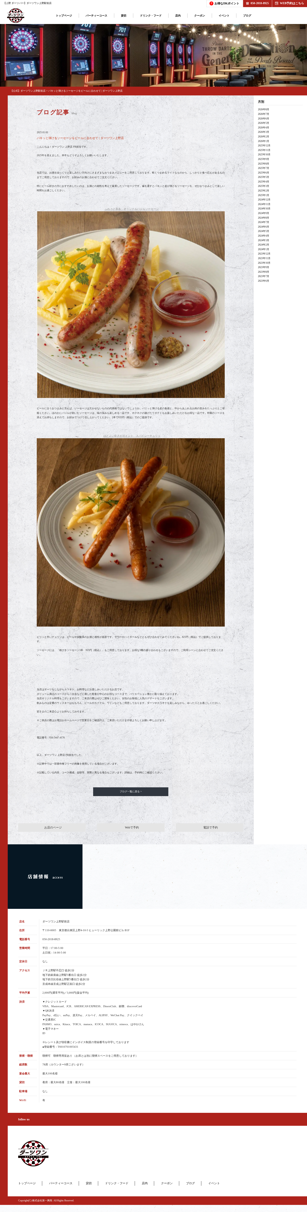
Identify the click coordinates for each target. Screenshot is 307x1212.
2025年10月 (264, 154)
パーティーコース (96, 15)
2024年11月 (264, 204)
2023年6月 (263, 280)
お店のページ (53, 827)
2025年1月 (263, 195)
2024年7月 (263, 222)
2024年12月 (264, 199)
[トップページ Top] (15, 15)
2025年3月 (263, 186)
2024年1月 (263, 249)
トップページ (64, 15)
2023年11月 (264, 258)
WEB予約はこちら (292, 3)
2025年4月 (263, 181)
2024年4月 (263, 235)
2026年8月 (263, 109)
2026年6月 (263, 118)
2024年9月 (263, 213)
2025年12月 (264, 145)
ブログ (247, 15)
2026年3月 (263, 131)
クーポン (199, 15)
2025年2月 (263, 190)
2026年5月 (263, 123)
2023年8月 (263, 271)
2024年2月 (263, 244)
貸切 (123, 15)
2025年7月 (263, 168)
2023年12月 (264, 253)
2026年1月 (263, 141)
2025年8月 (263, 163)
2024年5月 (263, 231)
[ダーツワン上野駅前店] (33, 1153)
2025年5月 (263, 177)
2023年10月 (264, 262)
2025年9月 (263, 159)
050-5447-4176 (57, 737)
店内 (178, 15)
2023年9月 (263, 267)
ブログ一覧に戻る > (131, 791)
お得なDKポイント (225, 3)
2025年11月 (264, 150)
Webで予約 (132, 827)
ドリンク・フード (151, 15)
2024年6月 (263, 226)
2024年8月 (263, 217)
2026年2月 (263, 136)
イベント (224, 15)
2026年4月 (263, 127)
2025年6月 (263, 172)
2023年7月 (263, 276)
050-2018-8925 (260, 3)
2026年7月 (263, 114)
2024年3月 (263, 240)
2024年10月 (264, 208)
